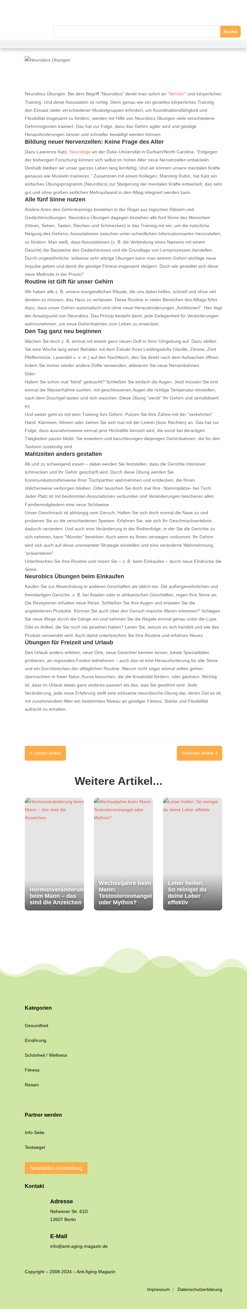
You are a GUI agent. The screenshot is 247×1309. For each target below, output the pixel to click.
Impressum (159, 1289)
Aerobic (177, 93)
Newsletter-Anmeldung (56, 1168)
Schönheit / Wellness (46, 1055)
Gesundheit (36, 1025)
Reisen (32, 1084)
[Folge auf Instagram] (24, 13)
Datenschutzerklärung (200, 1289)
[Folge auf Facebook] (11, 13)
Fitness (32, 1070)
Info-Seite (34, 1132)
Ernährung (35, 1040)
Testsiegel (35, 1147)
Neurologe (80, 151)
